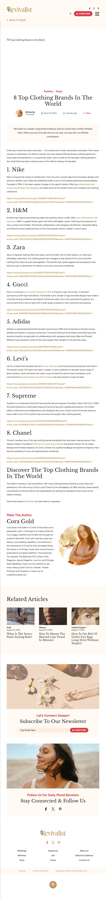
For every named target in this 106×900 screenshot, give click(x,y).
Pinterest (30, 501)
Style (59, 91)
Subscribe (84, 13)
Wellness (22, 855)
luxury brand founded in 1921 (37, 292)
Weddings (21, 851)
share (88, 113)
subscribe (80, 730)
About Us (84, 851)
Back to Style (18, 20)
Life (53, 855)
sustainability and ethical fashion (37, 377)
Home (53, 860)
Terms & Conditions (40, 871)
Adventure (53, 851)
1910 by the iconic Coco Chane (47, 444)
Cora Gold (20, 521)
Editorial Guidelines (84, 855)
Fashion (48, 91)
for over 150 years (50, 366)
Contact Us (84, 860)
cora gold (30, 114)
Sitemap (22, 871)
